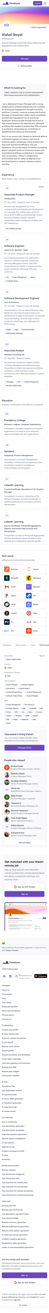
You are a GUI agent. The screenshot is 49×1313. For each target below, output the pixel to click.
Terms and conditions (11, 1011)
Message (24, 59)
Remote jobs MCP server (12, 1210)
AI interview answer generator (15, 1235)
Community (7, 994)
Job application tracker (12, 1090)
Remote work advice (10, 1046)
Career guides (8, 1050)
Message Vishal (24, 748)
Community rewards (10, 1075)
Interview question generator (14, 1134)
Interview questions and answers (16, 1063)
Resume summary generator (14, 1222)
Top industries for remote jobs (15, 1186)
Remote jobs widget (10, 1071)
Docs (4, 998)
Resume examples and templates (16, 1055)
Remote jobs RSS (9, 1067)
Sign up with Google (26, 887)
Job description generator (13, 1126)
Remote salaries (9, 1170)
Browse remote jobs (10, 1034)
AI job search (7, 1042)
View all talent (24, 842)
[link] (7, 645)
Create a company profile (13, 1151)
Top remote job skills (10, 1178)
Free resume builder (10, 1218)
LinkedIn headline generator (14, 1239)
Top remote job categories (13, 1174)
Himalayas (7, 645)
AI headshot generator (12, 1103)
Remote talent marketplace (13, 1138)
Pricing (5, 1155)
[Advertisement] (24, 77)
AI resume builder (9, 1094)
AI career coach (9, 1111)
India (33, 645)
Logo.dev (17, 1300)
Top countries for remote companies (17, 1191)
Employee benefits (10, 1006)
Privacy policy (8, 1015)
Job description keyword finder (15, 1214)
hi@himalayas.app (10, 969)
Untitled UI (34, 1297)
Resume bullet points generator (15, 1226)
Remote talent (21, 645)
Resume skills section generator (15, 1230)
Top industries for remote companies (18, 1195)
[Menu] (45, 3)
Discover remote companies (14, 1038)
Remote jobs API (9, 1205)
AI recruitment (8, 1142)
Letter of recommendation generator (18, 1247)
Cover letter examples (11, 1059)
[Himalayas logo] (11, 3)
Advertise (6, 1159)
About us (6, 990)
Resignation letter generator (14, 1243)
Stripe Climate (12, 950)
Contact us (7, 1019)
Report (42, 656)
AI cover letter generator (12, 1099)
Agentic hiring (8, 1147)
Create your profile (10, 1030)
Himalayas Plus (8, 1086)
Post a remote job (9, 1122)
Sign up (24, 894)
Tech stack (6, 1002)
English (24, 1305)
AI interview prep (9, 1107)
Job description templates (13, 1130)
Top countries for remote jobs (14, 1182)
